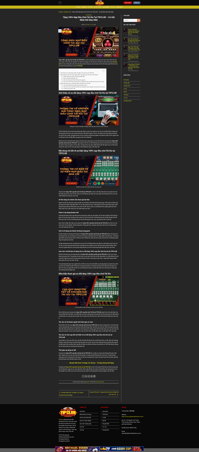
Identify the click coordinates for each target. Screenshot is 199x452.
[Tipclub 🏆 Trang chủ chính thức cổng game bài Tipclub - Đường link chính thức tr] (99, 3)
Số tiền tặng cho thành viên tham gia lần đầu (74, 76)
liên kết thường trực (100, 381)
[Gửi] (138, 20)
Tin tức (112, 7)
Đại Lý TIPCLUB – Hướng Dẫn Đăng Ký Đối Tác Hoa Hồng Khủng (133, 32)
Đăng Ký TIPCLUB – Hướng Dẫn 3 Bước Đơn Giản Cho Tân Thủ (133, 57)
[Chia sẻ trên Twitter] (86, 376)
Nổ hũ (100, 7)
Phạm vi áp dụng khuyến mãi (70, 78)
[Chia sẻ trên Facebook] (83, 376)
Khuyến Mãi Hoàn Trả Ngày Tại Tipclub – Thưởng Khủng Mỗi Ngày (91, 363)
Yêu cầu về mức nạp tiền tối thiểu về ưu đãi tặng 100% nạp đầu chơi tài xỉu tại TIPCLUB (84, 87)
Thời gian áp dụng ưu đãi (69, 88)
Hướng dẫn (119, 7)
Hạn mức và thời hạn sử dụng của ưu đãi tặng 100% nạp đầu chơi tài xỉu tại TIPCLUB (83, 81)
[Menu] (60, 3)
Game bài (83, 7)
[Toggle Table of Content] (103, 70)
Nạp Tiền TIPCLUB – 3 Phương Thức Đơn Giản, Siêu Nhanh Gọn (134, 48)
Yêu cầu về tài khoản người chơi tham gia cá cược (75, 85)
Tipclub (78, 7)
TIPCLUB (79, 66)
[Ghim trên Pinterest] (91, 376)
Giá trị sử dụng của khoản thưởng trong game (74, 80)
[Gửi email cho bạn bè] (89, 376)
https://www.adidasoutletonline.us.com (132, 416)
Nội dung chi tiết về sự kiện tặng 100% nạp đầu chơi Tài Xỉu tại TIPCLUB (79, 74)
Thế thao (90, 7)
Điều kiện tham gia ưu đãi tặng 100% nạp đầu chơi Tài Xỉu (75, 83)
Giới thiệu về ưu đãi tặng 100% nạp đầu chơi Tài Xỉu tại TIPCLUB (77, 73)
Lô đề (95, 7)
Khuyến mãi (106, 7)
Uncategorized (127, 101)
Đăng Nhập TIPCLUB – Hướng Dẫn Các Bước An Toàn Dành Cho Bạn (134, 67)
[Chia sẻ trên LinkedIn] (94, 376)
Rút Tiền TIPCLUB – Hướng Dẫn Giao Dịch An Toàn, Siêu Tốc (134, 40)
